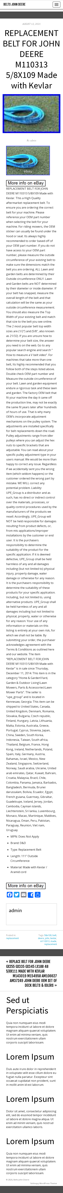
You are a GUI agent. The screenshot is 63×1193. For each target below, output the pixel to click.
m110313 (45, 941)
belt (54, 935)
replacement (12, 938)
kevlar (53, 938)
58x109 (47, 935)
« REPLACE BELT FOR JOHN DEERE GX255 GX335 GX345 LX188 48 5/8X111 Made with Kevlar (28, 966)
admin (33, 140)
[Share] (30, 895)
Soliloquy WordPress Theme (43, 1183)
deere (41, 938)
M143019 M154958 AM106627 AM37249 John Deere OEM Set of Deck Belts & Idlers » (33, 981)
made (53, 941)
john (47, 938)
